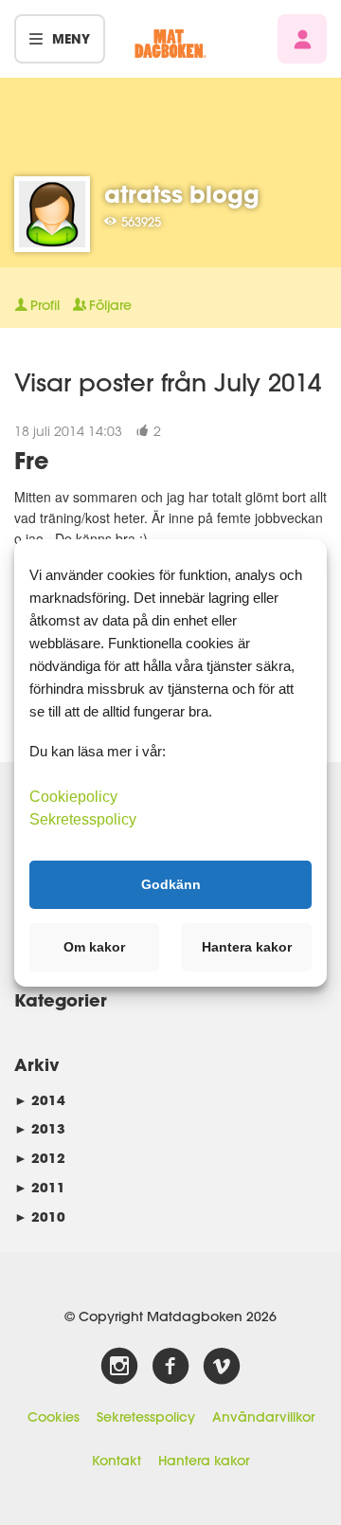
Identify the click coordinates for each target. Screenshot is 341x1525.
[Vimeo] (222, 1367)
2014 (39, 1100)
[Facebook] (170, 1367)
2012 (39, 1158)
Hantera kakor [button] (247, 946)
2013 (39, 1128)
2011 (39, 1187)
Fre (31, 460)
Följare (110, 305)
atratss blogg (182, 193)
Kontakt (116, 1460)
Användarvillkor (263, 1416)
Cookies (53, 1416)
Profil (45, 305)
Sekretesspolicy (146, 1416)
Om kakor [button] (94, 946)
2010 (39, 1216)
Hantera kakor (203, 1460)
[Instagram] (119, 1367)
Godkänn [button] (171, 884)
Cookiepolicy (73, 796)
